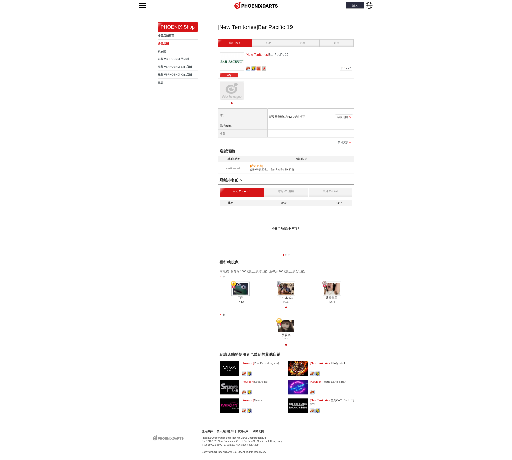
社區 (336, 43)
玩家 (302, 43)
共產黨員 (332, 297)
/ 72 (347, 68)
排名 (268, 43)
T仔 (240, 297)
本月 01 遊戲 (286, 191)
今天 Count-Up (242, 191)
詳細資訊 (234, 43)
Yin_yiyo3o (286, 297)
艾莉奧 (286, 335)
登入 (355, 5)
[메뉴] (144, 5)
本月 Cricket (330, 191)
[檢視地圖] (343, 117)
